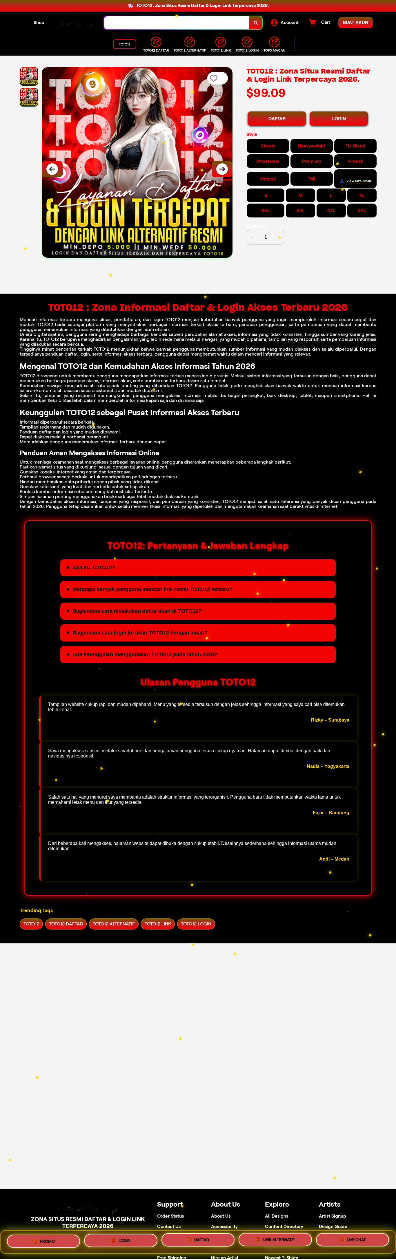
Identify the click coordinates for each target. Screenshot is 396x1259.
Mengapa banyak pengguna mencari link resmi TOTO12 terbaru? (152, 589)
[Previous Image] (52, 169)
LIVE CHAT (356, 1241)
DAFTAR (277, 118)
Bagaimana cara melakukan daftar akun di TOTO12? (136, 611)
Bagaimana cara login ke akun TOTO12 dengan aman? (139, 633)
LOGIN (339, 118)
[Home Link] (74, 23)
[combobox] (177, 22)
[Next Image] (222, 169)
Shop (39, 22)
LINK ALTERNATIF (279, 1240)
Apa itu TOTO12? (93, 567)
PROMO (47, 1239)
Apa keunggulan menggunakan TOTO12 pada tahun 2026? (144, 654)
